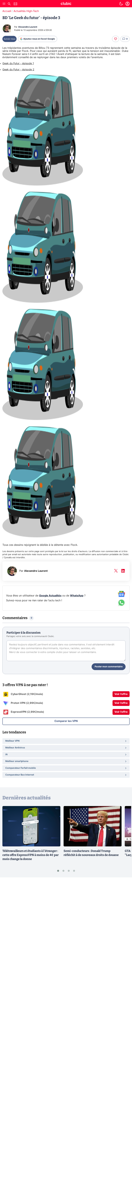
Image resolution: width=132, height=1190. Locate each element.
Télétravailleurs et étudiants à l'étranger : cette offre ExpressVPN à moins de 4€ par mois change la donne (30, 855)
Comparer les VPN (66, 721)
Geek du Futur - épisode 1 (18, 63)
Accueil (6, 11)
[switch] (121, 4)
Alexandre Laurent (27, 27)
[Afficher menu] (4, 4)
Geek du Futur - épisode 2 (18, 69)
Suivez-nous (9, 39)
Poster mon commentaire (109, 667)
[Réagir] (115, 39)
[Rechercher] (9, 4)
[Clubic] (66, 4)
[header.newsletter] (15, 4)
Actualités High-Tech (26, 11)
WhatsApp (76, 595)
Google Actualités (50, 595)
